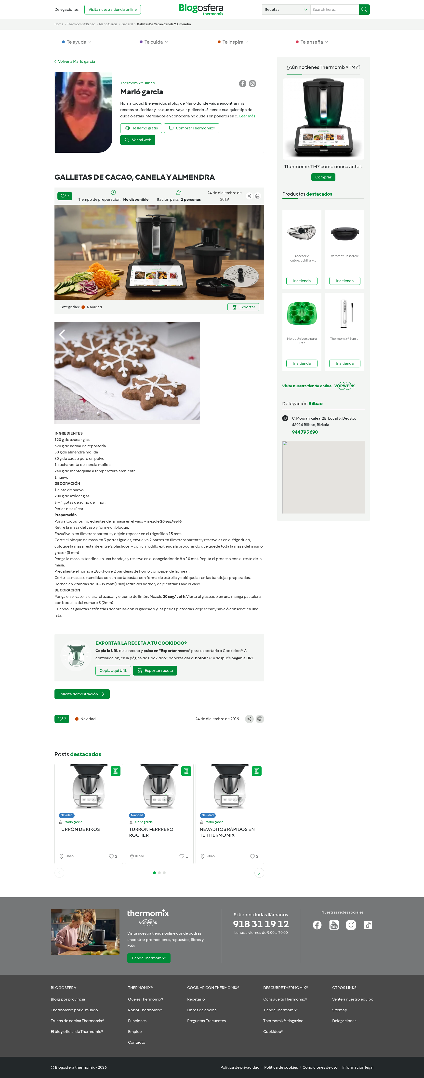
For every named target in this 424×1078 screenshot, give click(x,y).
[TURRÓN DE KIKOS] (89, 792)
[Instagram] (351, 925)
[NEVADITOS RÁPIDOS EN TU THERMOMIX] (230, 792)
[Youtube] (334, 925)
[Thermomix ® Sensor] (344, 314)
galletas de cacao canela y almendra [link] (164, 24)
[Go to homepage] (201, 9)
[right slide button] (259, 873)
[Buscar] (364, 9)
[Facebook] (317, 925)
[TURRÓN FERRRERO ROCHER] (159, 792)
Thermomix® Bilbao (81, 24)
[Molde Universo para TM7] (302, 314)
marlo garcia (108, 24)
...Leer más (246, 116)
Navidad (67, 815)
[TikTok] (367, 925)
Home (58, 24)
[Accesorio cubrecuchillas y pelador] (302, 231)
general (127, 24)
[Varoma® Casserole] (344, 231)
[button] (286, 9)
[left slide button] (59, 873)
